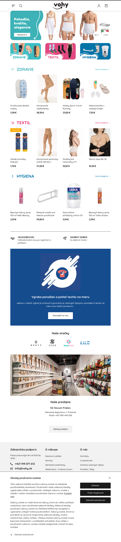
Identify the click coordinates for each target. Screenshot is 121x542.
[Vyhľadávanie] (21, 5)
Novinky (49, 460)
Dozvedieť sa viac (60, 315)
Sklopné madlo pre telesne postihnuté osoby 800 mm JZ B (20, 215)
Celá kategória (102, 69)
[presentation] (96, 35)
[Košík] (106, 5)
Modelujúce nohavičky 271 (69, 160)
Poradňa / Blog (87, 469)
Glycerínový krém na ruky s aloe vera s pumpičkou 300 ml (99, 215)
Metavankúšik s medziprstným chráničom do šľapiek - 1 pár (99, 110)
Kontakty (84, 456)
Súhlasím (95, 485)
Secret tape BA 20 (98, 159)
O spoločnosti (86, 460)
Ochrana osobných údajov (92, 465)
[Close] (109, 478)
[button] (67, 35)
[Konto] (99, 5)
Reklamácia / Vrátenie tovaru (58, 469)
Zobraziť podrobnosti (24, 534)
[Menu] (13, 5)
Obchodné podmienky (55, 465)
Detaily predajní (60, 429)
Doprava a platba (53, 456)
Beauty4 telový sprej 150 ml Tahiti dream (73, 214)
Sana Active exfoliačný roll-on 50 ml (46, 215)
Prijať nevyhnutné (95, 493)
